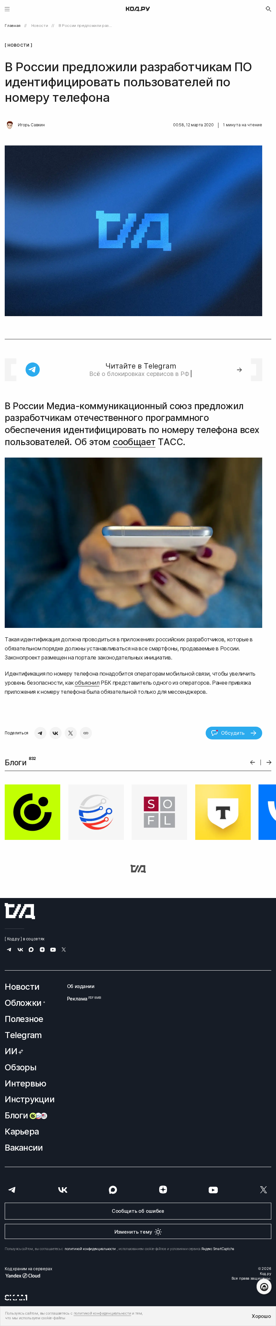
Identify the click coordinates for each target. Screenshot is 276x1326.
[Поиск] (268, 9)
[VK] (55, 733)
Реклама (81, 998)
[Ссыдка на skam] (16, 1297)
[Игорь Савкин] (10, 125)
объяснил (87, 682)
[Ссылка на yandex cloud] (28, 1275)
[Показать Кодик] (264, 1286)
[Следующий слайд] (269, 762)
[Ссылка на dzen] (42, 950)
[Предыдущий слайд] (252, 762)
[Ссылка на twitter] (63, 951)
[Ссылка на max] (31, 951)
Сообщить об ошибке (138, 1211)
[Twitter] (71, 733)
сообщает (134, 441)
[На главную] (138, 9)
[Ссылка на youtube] (53, 951)
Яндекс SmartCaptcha (218, 1249)
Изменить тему (133, 1232)
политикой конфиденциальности (90, 1249)
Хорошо (261, 1316)
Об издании (81, 986)
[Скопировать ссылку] (86, 733)
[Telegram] (40, 733)
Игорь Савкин (31, 125)
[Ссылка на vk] (20, 951)
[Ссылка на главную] (20, 911)
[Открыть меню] (7, 9)
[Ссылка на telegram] (9, 951)
